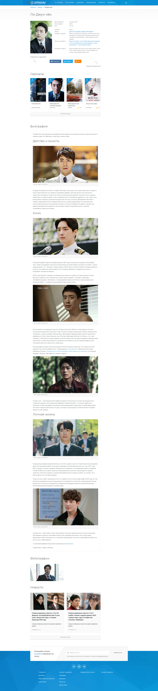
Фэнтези (62, 682)
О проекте (42, 672)
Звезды (40, 7)
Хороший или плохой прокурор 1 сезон (85, 43)
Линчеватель (72, 349)
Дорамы (78, 31)
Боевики (62, 678)
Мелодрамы (89, 31)
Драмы (84, 31)
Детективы (72, 31)
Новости (102, 2)
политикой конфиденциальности (99, 656)
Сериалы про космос (87, 672)
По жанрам (59, 2)
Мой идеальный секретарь (78, 351)
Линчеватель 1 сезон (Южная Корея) (80, 45)
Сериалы (33, 7)
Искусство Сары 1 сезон (76, 41)
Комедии (62, 675)
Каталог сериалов (65, 672)
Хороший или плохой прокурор (57, 351)
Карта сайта (42, 682)
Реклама (41, 675)
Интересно (111, 2)
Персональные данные (46, 678)
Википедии (69, 544)
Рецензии (80, 2)
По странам (70, 2)
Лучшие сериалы (107, 672)
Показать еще (65, 113)
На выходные (91, 2)
